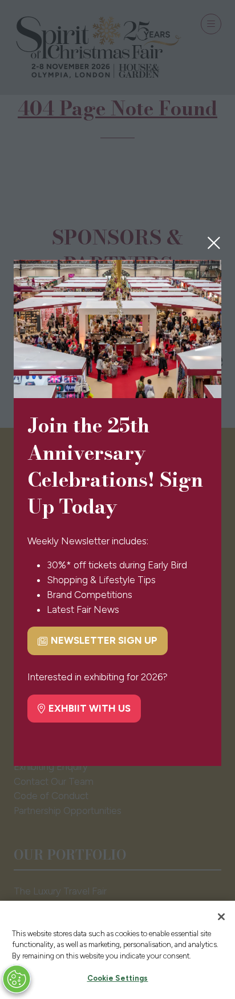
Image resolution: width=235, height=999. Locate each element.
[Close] (221, 916)
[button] (213, 242)
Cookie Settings (117, 978)
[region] (117, 950)
